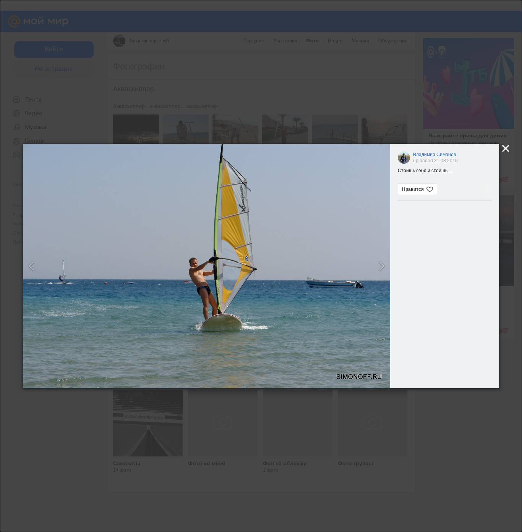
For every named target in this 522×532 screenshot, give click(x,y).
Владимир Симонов (434, 154)
